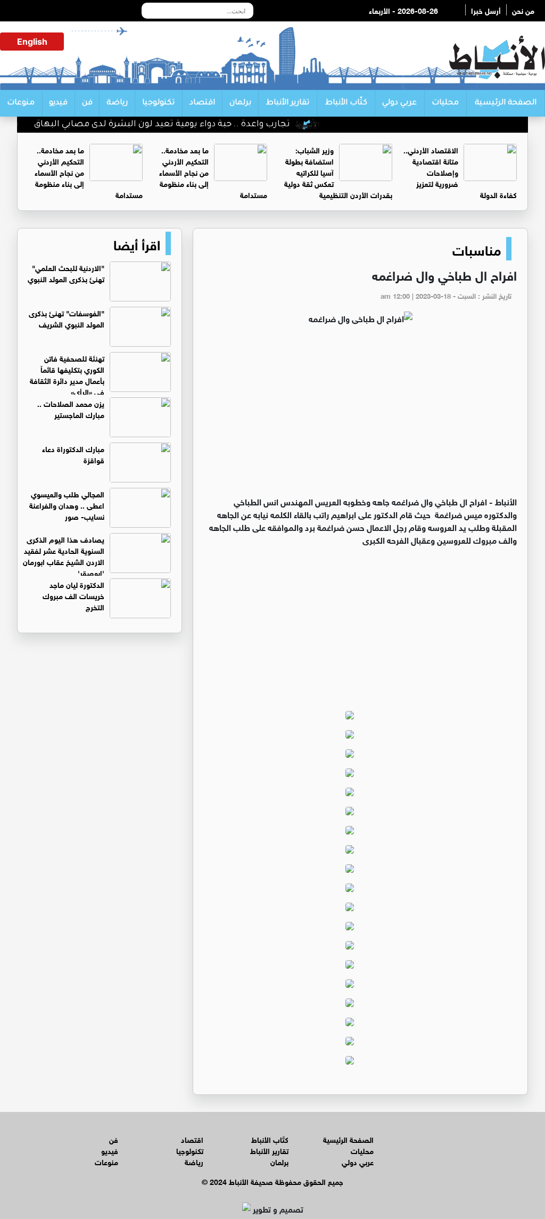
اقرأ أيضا (136, 243)
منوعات (21, 103)
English (32, 41)
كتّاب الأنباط (346, 103)
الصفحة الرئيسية (505, 103)
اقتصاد (202, 103)
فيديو (58, 103)
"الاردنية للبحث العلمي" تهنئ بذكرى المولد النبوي (66, 272)
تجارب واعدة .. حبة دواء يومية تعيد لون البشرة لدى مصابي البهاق (177, 124)
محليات (445, 103)
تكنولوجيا (158, 103)
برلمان (240, 103)
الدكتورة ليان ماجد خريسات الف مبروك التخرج (73, 595)
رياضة (117, 103)
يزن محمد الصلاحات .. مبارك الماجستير (70, 408)
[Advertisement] (360, 414)
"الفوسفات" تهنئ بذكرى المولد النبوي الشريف (66, 318)
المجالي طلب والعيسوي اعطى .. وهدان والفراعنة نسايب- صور (66, 504)
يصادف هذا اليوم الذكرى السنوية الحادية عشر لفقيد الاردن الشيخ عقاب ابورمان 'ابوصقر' (63, 555)
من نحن (523, 9)
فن (87, 103)
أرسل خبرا (486, 9)
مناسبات (476, 248)
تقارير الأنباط (287, 103)
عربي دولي (399, 103)
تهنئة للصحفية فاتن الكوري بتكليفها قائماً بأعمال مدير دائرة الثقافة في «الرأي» (67, 374)
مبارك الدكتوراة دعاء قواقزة (73, 453)
